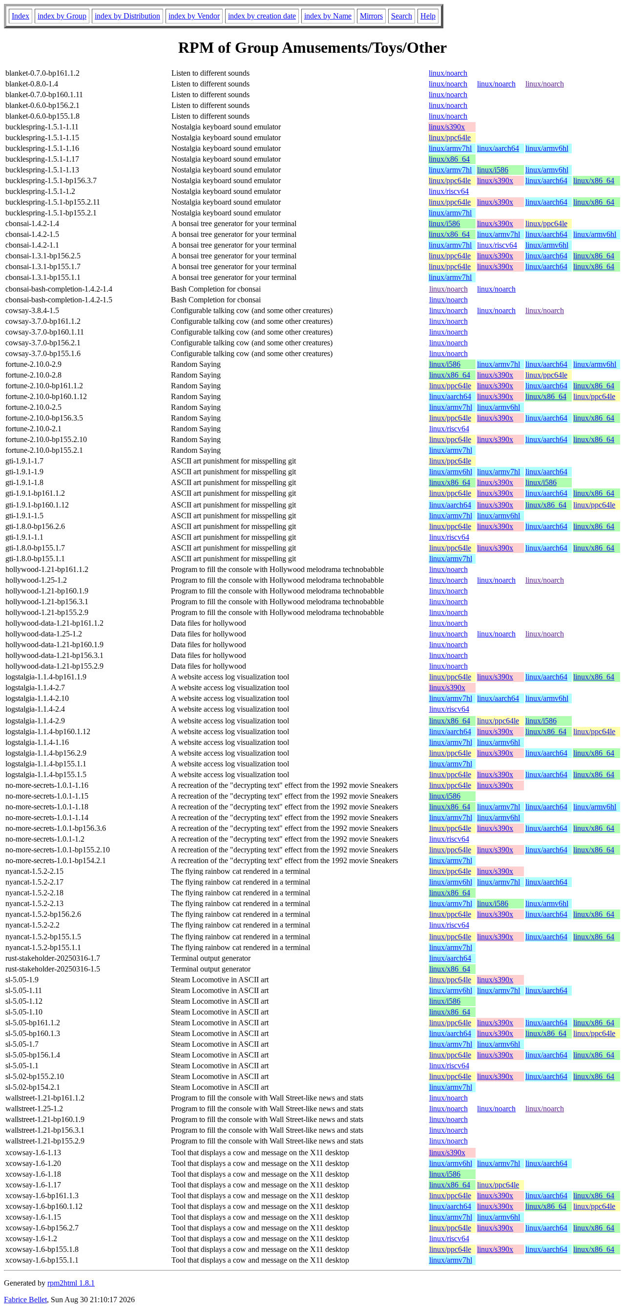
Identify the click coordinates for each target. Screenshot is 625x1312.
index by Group (62, 16)
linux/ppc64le (450, 137)
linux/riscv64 (449, 191)
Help (428, 16)
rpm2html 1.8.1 (71, 1283)
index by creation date (262, 16)
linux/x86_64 (449, 159)
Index (20, 16)
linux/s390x (447, 127)
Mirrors (371, 16)
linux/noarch (448, 73)
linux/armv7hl (450, 148)
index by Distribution (127, 16)
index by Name (328, 16)
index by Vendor (194, 16)
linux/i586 (492, 170)
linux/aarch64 (498, 148)
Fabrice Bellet (25, 1299)
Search (401, 16)
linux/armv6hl (546, 148)
